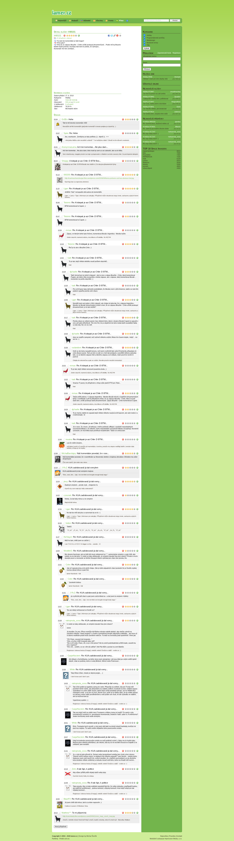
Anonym (177, 77)
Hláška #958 (147, 77)
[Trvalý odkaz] (114, 35)
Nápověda (164, 836)
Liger (66, 188)
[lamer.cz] (62, 12)
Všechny (99, 21)
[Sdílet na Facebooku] (109, 35)
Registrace (177, 53)
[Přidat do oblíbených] (120, 35)
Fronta (110, 21)
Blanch (178, 127)
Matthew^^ (66, 813)
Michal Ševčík (92, 836)
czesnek (67, 495)
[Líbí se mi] (79, 35)
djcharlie (73, 272)
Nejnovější (62, 21)
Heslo (145, 62)
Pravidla (172, 836)
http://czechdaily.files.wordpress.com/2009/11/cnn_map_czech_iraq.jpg (89, 816)
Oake (67, 100)
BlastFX (67, 799)
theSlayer (68, 537)
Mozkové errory (152, 43)
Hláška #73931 (148, 107)
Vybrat (146, 48)
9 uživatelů (69, 104)
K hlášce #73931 (149, 127)
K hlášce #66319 (149, 122)
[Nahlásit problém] (117, 35)
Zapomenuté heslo (164, 53)
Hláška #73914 (148, 112)
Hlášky (149, 35)
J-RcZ (64, 468)
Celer (68, 565)
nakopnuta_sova (73, 620)
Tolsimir (67, 202)
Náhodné (87, 21)
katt (69, 258)
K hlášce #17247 (149, 132)
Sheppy (65, 161)
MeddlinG (68, 551)
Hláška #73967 (148, 92)
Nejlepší (75, 21)
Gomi (179, 107)
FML (148, 45)
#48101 (57, 35)
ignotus (178, 122)
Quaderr (177, 97)
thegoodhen (176, 102)
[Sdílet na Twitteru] (112, 35)
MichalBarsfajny (69, 453)
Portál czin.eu (64, 839)
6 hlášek (73, 100)
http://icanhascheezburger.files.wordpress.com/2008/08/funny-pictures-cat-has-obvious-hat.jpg (99, 178)
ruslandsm (76, 347)
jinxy (66, 481)
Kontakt (179, 836)
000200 (67, 175)
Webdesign (151, 40)
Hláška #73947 (148, 102)
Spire (66, 133)
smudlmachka (175, 92)
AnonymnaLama (69, 147)
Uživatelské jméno (149, 56)
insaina (69, 439)
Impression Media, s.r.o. (173, 839)
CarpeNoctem (74, 656)
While (72, 669)
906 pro (68, 102)
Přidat (121, 21)
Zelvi (74, 769)
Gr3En (64, 119)
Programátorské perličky (156, 38)
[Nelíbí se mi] (64, 35)
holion (68, 523)
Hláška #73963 (148, 97)
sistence (177, 112)
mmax (68, 230)
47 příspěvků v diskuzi (64, 38)
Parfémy (55, 839)
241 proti (76, 102)
